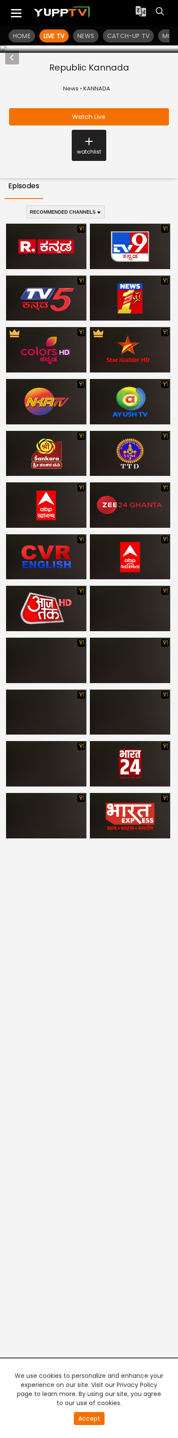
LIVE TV (54, 36)
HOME (22, 36)
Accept (89, 1418)
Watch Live (88, 116)
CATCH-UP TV (128, 36)
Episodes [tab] (24, 186)
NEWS (85, 36)
